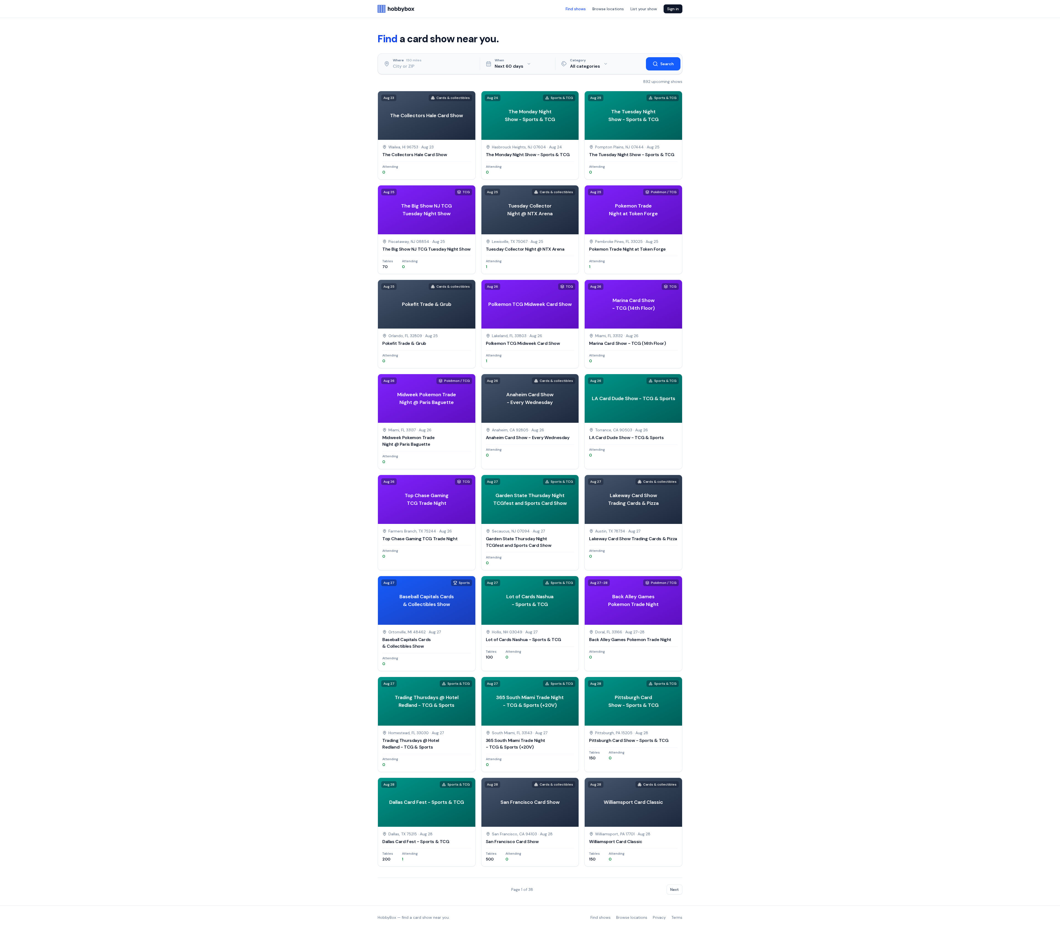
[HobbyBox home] (396, 9)
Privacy (659, 917)
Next (674, 889)
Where (398, 60)
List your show (643, 8)
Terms (676, 917)
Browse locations (608, 8)
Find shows (576, 8)
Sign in (673, 8)
